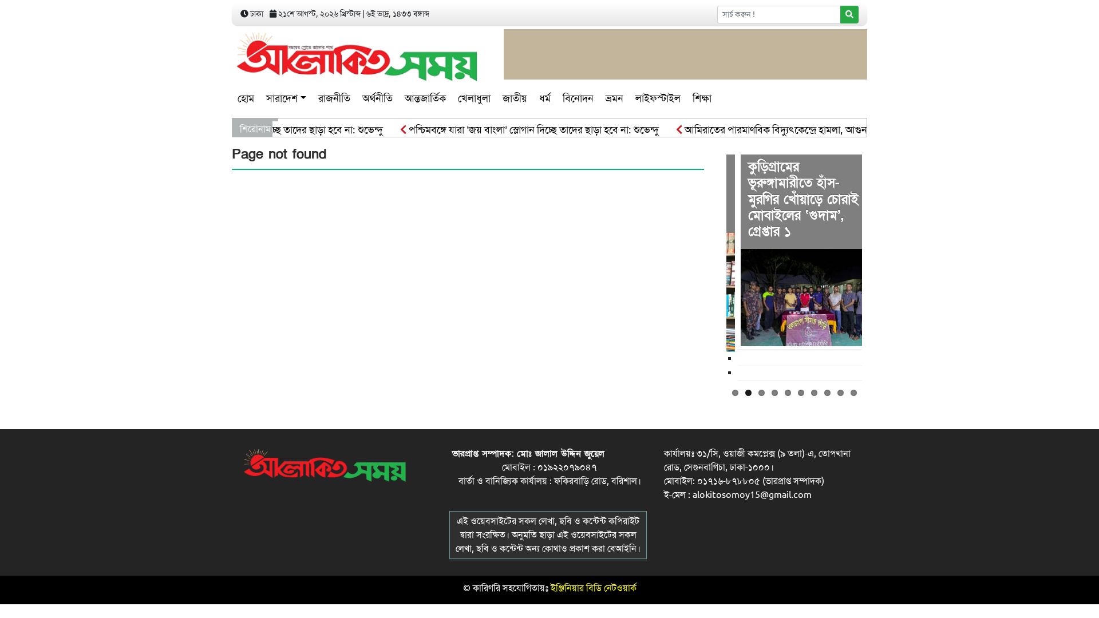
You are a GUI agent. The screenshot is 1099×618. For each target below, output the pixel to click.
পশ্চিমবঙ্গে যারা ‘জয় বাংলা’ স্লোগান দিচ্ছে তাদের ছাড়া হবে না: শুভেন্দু (523, 130)
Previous (709, 266)
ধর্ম (545, 98)
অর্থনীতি (377, 98)
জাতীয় (515, 98)
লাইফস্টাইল (658, 98)
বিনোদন (578, 98)
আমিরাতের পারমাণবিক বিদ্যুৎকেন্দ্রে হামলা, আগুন (765, 130)
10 (854, 393)
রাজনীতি (334, 98)
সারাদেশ (282, 98)
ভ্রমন (614, 98)
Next (879, 266)
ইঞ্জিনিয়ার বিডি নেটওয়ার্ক (594, 588)
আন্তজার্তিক (425, 98)
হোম (246, 98)
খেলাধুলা (474, 98)
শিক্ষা (702, 98)
